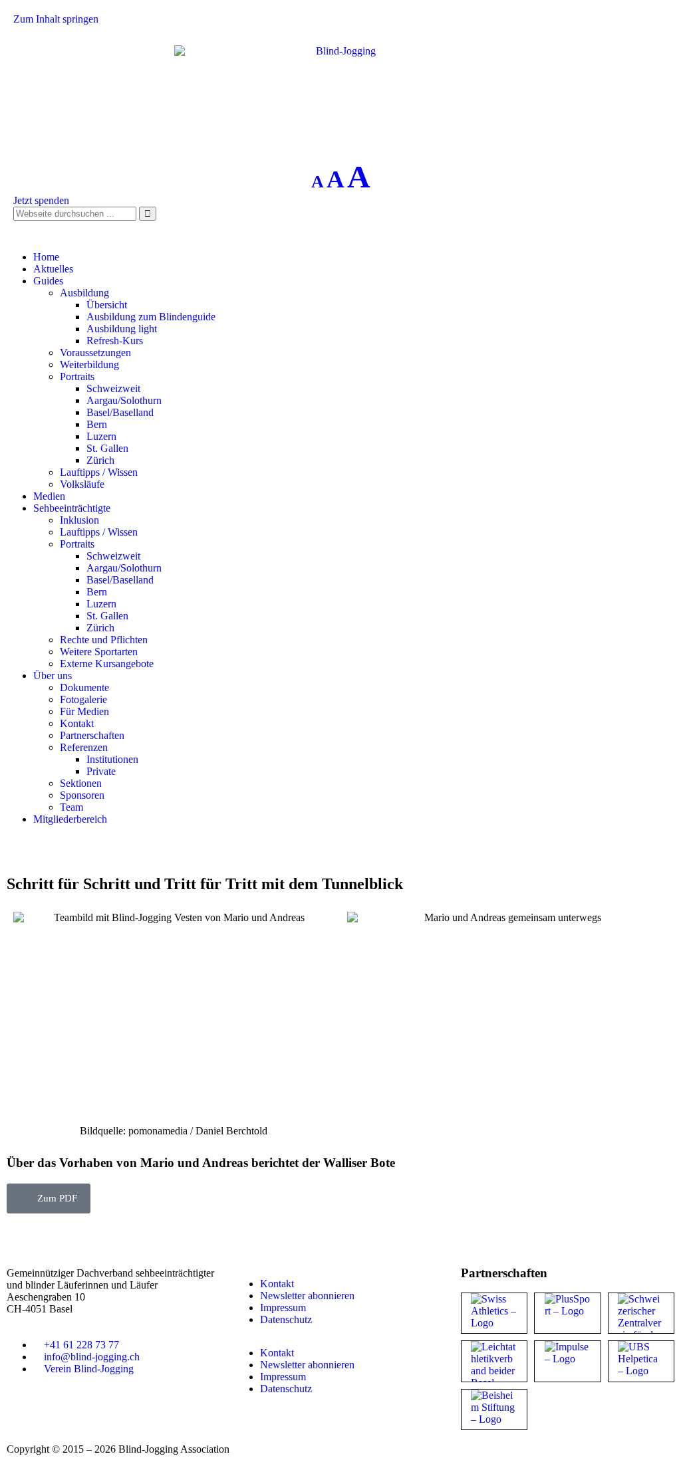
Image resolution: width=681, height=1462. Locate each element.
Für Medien (84, 711)
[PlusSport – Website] (567, 1313)
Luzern (101, 436)
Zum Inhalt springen (55, 19)
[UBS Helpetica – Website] (641, 1361)
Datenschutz (286, 1319)
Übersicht (106, 304)
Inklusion (79, 520)
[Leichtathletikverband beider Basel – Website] (494, 1361)
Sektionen (81, 783)
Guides (48, 280)
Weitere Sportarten (99, 651)
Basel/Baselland (120, 412)
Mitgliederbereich (70, 819)
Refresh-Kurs (114, 340)
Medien (49, 496)
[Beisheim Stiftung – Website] (494, 1409)
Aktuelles (53, 268)
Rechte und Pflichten (104, 639)
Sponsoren (82, 795)
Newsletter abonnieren (307, 1295)
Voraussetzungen (95, 352)
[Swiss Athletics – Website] (494, 1313)
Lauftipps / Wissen (99, 472)
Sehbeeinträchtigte (71, 508)
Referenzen (84, 747)
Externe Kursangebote (107, 663)
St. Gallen (107, 448)
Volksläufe (82, 484)
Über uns (52, 675)
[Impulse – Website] (567, 1361)
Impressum (283, 1307)
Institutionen (112, 759)
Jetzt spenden (41, 200)
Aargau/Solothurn (124, 400)
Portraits (77, 376)
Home (46, 256)
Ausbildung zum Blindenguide (150, 316)
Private (101, 771)
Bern (96, 424)
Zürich (100, 460)
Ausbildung (84, 292)
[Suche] (147, 214)
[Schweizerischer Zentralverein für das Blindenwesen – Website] (641, 1313)
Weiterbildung (89, 364)
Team (71, 807)
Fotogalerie (83, 699)
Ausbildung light (121, 328)
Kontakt (77, 723)
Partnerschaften (92, 735)
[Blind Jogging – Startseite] (340, 98)
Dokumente (84, 687)
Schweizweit (113, 388)
